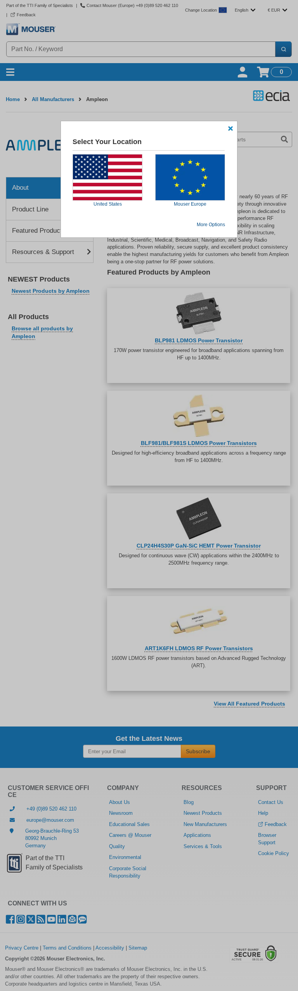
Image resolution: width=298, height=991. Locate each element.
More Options (211, 224)
